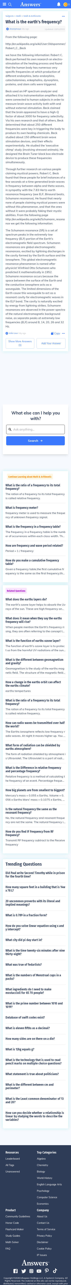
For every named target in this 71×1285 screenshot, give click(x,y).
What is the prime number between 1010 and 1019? (34, 1005)
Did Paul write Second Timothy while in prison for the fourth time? (35, 874)
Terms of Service (46, 1229)
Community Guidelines (18, 1216)
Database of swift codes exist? (25, 1017)
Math (18, 16)
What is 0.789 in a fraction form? (26, 915)
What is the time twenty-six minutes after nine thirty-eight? (35, 952)
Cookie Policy (44, 1248)
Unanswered (13, 1171)
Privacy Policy (44, 1235)
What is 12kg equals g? (20, 1049)
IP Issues (42, 1255)
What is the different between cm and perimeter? (30, 1086)
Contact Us (43, 1222)
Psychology (43, 1190)
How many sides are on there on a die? (30, 1039)
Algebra (41, 1158)
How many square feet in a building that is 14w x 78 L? (35, 888)
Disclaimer (42, 1242)
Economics (43, 1203)
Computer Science (47, 1197)
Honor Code (12, 1222)
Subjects (10, 16)
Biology (41, 1171)
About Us (42, 1216)
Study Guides (13, 1235)
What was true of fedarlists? (24, 965)
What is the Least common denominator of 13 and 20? (35, 1100)
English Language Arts (49, 1184)
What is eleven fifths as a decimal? (28, 1028)
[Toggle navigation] (4, 4)
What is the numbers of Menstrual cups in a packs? (33, 977)
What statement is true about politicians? (32, 1074)
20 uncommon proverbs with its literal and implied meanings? (33, 903)
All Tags (10, 1165)
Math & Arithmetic (32, 16)
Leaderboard (13, 1158)
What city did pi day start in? (24, 940)
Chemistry (42, 1165)
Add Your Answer (51, 343)
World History (44, 1178)
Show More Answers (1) (20, 343)
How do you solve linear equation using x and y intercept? (35, 927)
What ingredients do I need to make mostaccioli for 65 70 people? (28, 991)
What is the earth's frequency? (34, 22)
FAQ (8, 1248)
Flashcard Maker (15, 1229)
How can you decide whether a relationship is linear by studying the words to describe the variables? (35, 1116)
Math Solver (12, 1242)
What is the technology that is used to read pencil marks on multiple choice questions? (34, 1061)
